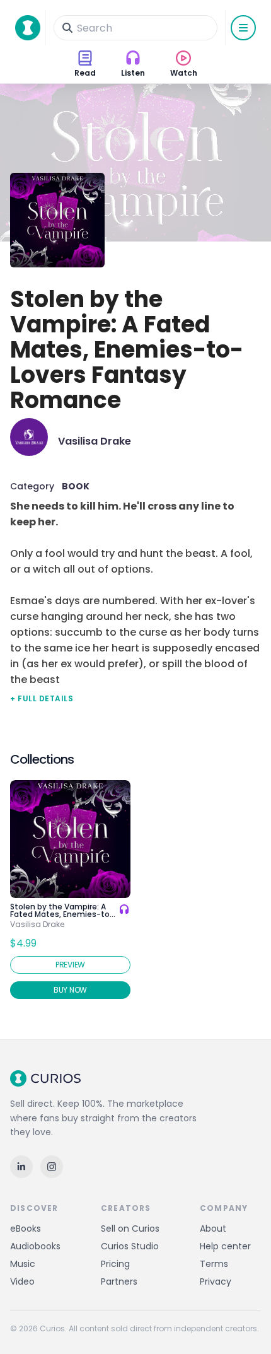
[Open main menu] (243, 27)
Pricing (115, 1264)
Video (22, 1281)
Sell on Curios (130, 1228)
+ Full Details (41, 698)
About (213, 1228)
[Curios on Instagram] (51, 1166)
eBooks (25, 1228)
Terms (214, 1264)
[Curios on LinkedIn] (21, 1166)
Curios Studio (130, 1246)
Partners (119, 1281)
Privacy (215, 1281)
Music (22, 1264)
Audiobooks (35, 1246)
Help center (225, 1246)
